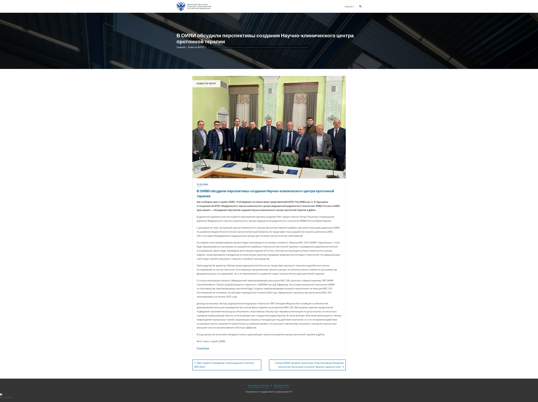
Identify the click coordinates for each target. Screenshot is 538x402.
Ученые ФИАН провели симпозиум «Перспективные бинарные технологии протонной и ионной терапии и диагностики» (309, 365)
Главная (181, 47)
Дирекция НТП (281, 385)
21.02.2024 (202, 184)
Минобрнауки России (258, 385)
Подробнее (203, 348)
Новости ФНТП (196, 47)
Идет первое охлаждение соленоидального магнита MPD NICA (224, 365)
